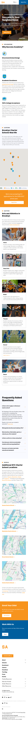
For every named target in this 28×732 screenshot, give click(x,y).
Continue (22, 38)
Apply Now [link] (7, 32)
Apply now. (10, 424)
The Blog (4, 672)
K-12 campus (6, 480)
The (6, 478)
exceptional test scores (7, 84)
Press (3, 674)
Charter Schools (8, 505)
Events (4, 676)
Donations (5, 669)
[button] (6, 179)
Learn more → (6, 355)
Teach (5, 634)
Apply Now (23, 2)
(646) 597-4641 (4, 718)
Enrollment (5, 665)
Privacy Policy (22, 712)
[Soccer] (14, 343)
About (4, 660)
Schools (4, 662)
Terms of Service (7, 713)
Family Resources (7, 679)
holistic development (14, 224)
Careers (4, 667)
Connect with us (8, 655)
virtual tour (5, 591)
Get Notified (7, 615)
